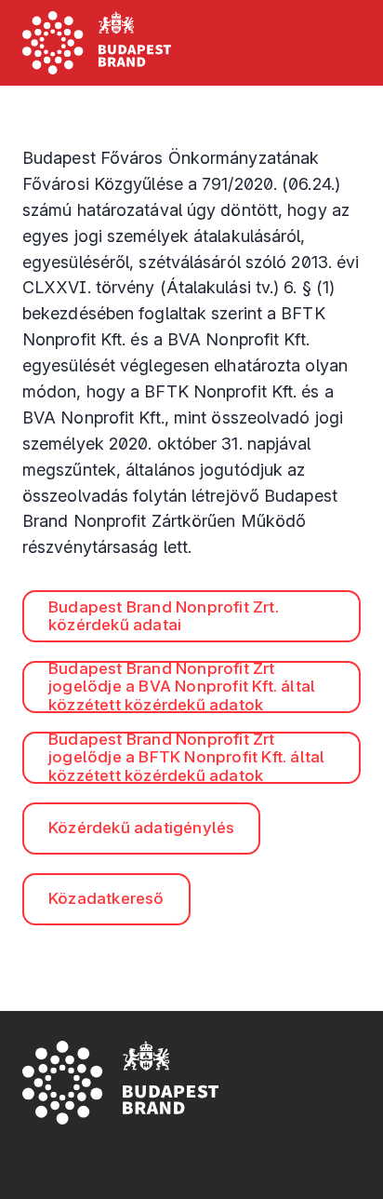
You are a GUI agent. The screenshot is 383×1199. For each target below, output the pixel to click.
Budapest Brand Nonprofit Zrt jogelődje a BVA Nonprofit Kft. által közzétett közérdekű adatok (181, 687)
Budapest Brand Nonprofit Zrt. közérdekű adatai (163, 616)
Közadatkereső (106, 898)
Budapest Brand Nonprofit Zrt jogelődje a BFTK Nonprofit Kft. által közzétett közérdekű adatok (186, 758)
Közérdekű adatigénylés (141, 827)
